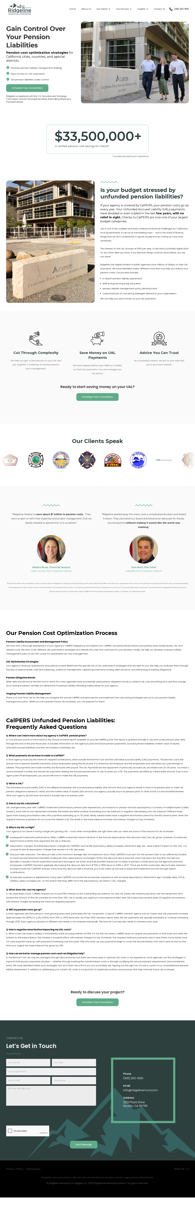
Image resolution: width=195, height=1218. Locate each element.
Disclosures (33, 1169)
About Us (86, 9)
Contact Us (159, 9)
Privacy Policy (14, 1169)
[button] (103, 9)
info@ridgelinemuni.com (140, 1090)
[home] (19, 9)
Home (73, 9)
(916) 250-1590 (133, 1078)
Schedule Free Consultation (27, 88)
